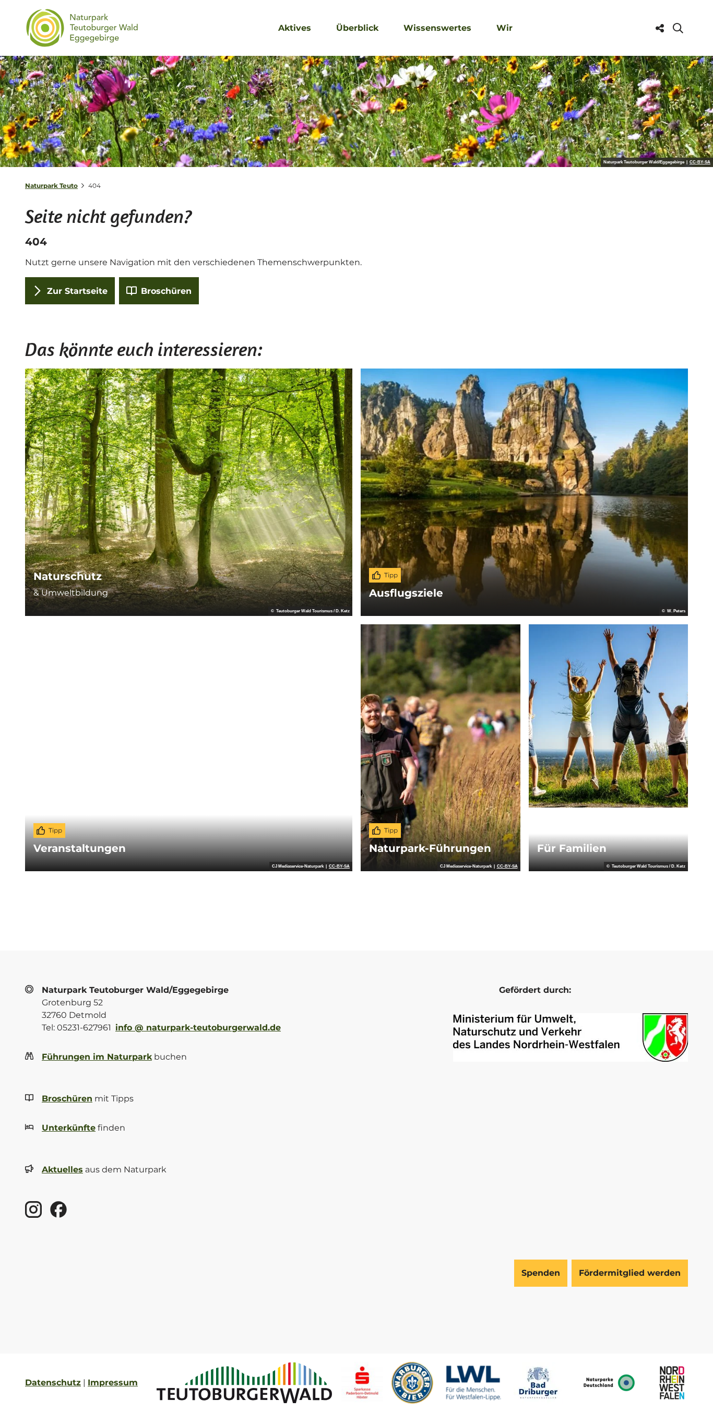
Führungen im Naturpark (97, 1057)
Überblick (357, 28)
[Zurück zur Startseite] (82, 28)
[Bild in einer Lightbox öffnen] (570, 1037)
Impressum (113, 1382)
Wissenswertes (437, 28)
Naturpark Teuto (51, 185)
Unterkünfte (69, 1128)
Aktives (294, 28)
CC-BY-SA (700, 162)
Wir (504, 28)
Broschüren (67, 1099)
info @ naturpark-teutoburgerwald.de (198, 1028)
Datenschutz (53, 1382)
